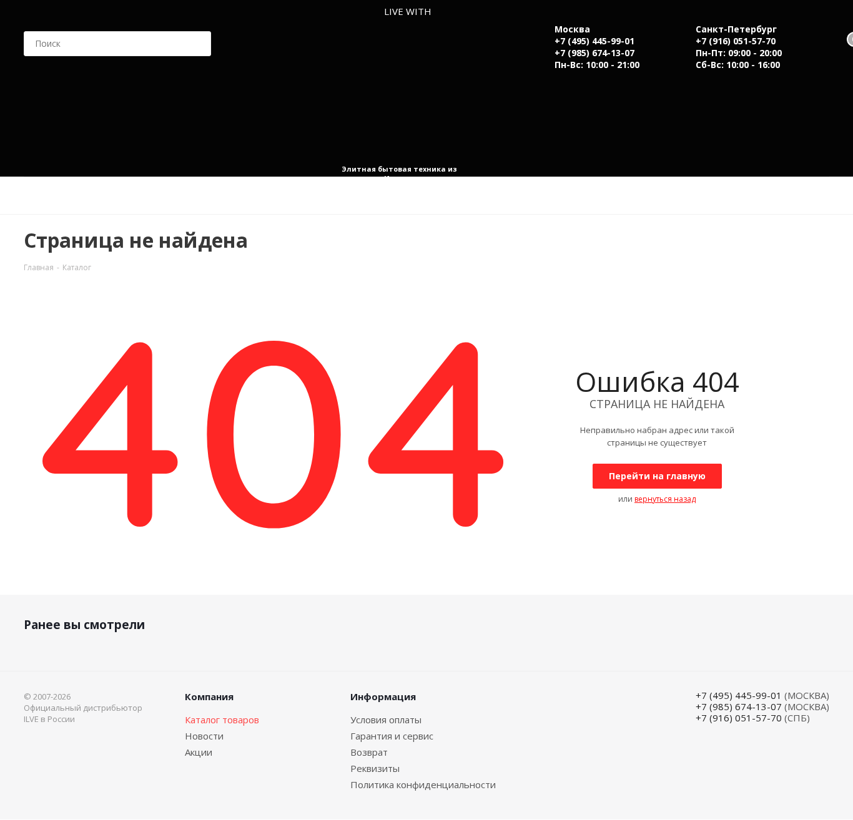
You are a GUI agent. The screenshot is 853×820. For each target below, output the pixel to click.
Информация (383, 696)
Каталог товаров (222, 719)
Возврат (369, 752)
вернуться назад (665, 499)
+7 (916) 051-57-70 (736, 41)
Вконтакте (785, 747)
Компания (209, 696)
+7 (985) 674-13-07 (594, 53)
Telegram (816, 747)
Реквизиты (375, 768)
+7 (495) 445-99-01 (594, 41)
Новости (204, 736)
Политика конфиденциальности (423, 784)
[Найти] (196, 43)
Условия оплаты (386, 719)
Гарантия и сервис (391, 736)
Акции (198, 752)
